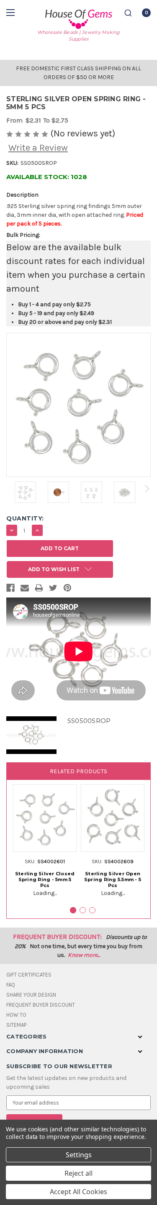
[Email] (25, 589)
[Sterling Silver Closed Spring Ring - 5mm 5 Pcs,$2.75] (45, 818)
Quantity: (25, 518)
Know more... (84, 955)
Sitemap (16, 1025)
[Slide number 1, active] (73, 910)
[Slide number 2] (83, 910)
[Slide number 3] (92, 910)
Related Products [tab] (79, 771)
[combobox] (128, 13)
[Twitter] (53, 589)
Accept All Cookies (78, 1191)
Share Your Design (31, 995)
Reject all (78, 1173)
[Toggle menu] (11, 12)
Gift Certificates (28, 975)
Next (147, 488)
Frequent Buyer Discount (40, 1005)
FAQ (10, 985)
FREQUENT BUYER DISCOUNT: (57, 937)
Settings (79, 1154)
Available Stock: (46, 177)
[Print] (39, 589)
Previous (10, 488)
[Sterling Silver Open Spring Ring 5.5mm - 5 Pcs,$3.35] (112, 818)
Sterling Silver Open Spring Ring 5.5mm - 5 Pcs (112, 879)
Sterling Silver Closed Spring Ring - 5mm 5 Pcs (45, 879)
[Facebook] (10, 589)
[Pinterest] (67, 589)
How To (16, 1015)
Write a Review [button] (38, 147)
